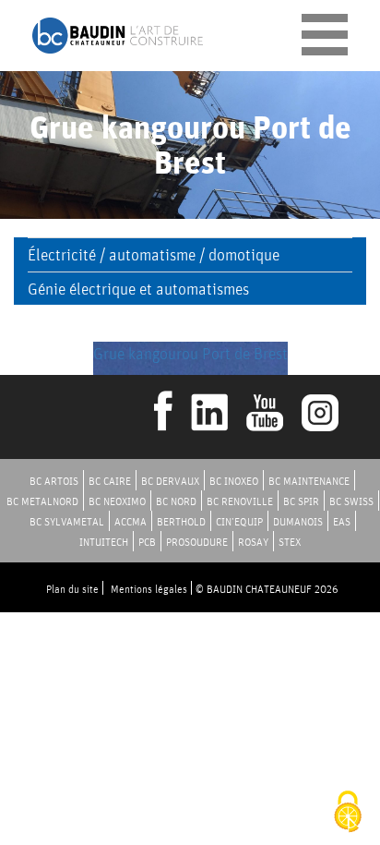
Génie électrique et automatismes (138, 288)
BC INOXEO (233, 481)
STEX (290, 542)
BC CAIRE (110, 481)
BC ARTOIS (54, 481)
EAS (341, 521)
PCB (147, 542)
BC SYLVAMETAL (67, 521)
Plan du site (72, 589)
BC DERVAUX (170, 481)
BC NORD (176, 501)
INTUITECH (103, 542)
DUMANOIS (298, 521)
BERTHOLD (181, 521)
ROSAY (253, 542)
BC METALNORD (42, 501)
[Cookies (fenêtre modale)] (347, 813)
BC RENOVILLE (240, 501)
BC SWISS (351, 501)
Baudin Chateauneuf (117, 35)
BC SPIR (301, 501)
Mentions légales (149, 589)
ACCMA (130, 521)
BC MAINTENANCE (309, 481)
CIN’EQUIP (239, 521)
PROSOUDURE (197, 542)
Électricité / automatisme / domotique (153, 254)
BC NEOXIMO (117, 501)
